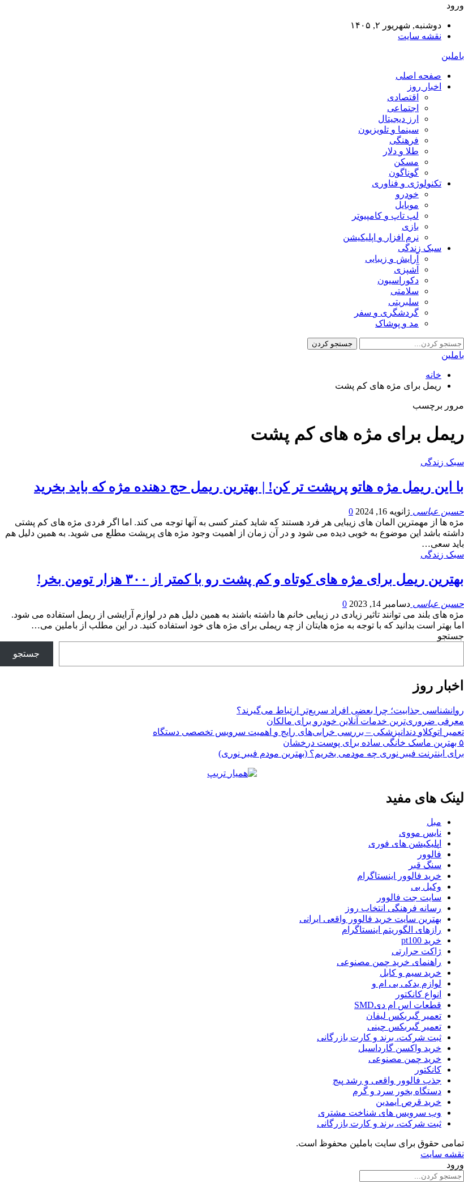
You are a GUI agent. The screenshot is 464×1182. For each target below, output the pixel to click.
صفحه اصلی (418, 75)
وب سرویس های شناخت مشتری (379, 1112)
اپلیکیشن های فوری (404, 843)
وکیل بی (426, 886)
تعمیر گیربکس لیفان (403, 1016)
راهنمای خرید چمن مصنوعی (389, 962)
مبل (434, 822)
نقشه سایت (419, 36)
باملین (452, 56)
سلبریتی (403, 302)
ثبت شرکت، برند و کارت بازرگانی (379, 1037)
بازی (410, 226)
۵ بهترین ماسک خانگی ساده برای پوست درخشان (373, 742)
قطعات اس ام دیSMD (397, 1005)
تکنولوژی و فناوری (406, 183)
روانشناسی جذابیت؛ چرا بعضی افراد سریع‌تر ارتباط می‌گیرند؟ (350, 710)
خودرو (407, 194)
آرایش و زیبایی (392, 258)
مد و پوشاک (397, 323)
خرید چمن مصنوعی (404, 1059)
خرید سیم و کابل (410, 972)
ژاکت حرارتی (416, 951)
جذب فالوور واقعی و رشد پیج (387, 1080)
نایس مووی (420, 832)
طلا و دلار (401, 151)
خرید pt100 (421, 940)
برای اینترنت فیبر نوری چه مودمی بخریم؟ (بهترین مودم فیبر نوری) (341, 753)
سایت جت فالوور (409, 897)
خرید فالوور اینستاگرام (399, 876)
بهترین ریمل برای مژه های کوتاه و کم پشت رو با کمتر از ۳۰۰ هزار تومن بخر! (250, 579)
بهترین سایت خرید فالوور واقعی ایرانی (370, 919)
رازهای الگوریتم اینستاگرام (391, 929)
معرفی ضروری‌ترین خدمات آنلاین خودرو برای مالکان (365, 721)
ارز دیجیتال (398, 119)
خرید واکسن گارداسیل (399, 1048)
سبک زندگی (419, 248)
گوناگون (404, 172)
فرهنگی (404, 140)
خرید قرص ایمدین (408, 1102)
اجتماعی (403, 108)
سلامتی (404, 291)
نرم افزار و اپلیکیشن (381, 237)
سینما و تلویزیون (388, 129)
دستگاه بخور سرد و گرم (397, 1091)
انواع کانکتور (418, 994)
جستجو (450, 636)
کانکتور (428, 1069)
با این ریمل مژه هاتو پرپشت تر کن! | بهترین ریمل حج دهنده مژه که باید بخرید (249, 486)
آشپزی (406, 269)
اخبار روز (424, 86)
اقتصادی (403, 97)
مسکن (406, 162)
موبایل (407, 205)
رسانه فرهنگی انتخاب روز (393, 908)
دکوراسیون (398, 280)
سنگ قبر (425, 865)
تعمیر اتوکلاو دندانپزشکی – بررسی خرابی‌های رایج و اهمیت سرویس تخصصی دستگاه (308, 732)
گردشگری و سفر (386, 312)
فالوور (429, 854)
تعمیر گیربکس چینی (404, 1026)
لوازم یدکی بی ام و (406, 983)
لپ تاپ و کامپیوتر (385, 215)
